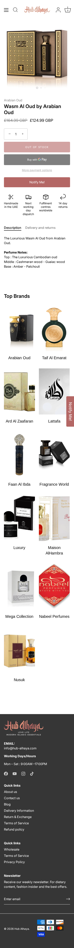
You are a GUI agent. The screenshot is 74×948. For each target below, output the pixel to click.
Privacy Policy (14, 862)
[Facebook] (6, 773)
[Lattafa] (54, 391)
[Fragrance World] (54, 455)
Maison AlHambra (54, 550)
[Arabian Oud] (19, 328)
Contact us (12, 798)
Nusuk (19, 680)
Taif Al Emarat (54, 358)
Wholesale (11, 849)
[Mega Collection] (19, 587)
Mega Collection (19, 616)
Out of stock (37, 147)
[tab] (14, 227)
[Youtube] (15, 773)
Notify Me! (37, 182)
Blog (7, 804)
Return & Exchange (18, 817)
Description (12, 228)
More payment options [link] (37, 170)
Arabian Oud (13, 100)
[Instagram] (23, 773)
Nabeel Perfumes (54, 616)
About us (10, 792)
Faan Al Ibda (19, 484)
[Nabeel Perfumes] (54, 587)
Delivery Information (19, 811)
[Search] (15, 10)
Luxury (19, 547)
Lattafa (54, 421)
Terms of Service (16, 823)
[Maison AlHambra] (54, 518)
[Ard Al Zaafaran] (19, 391)
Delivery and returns (40, 228)
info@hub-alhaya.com (20, 748)
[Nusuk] (19, 650)
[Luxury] (19, 518)
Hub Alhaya (21, 928)
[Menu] (6, 10)
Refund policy (14, 829)
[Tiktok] (32, 773)
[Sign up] (68, 899)
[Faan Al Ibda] (19, 455)
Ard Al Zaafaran (19, 421)
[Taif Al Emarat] (54, 328)
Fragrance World (54, 484)
